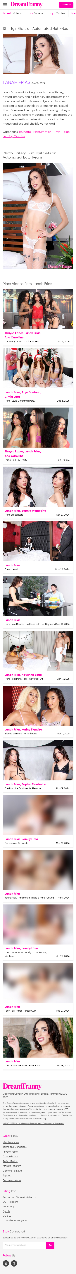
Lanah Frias (16, 82)
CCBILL (7, 1216)
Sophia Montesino (34, 510)
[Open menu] (5, 4)
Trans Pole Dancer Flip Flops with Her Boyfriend (30, 624)
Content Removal (12, 1171)
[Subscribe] (50, 1245)
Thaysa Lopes (14, 333)
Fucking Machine (14, 136)
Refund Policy (10, 1161)
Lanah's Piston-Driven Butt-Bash (22, 1065)
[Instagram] (6, 1263)
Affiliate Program (12, 1166)
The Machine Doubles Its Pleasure (23, 788)
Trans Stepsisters (14, 515)
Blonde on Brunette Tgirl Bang (21, 734)
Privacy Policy (10, 1152)
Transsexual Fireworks (16, 843)
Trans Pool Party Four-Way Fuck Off (24, 679)
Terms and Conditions (15, 1147)
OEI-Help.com (10, 1202)
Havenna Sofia (32, 675)
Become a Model (12, 1180)
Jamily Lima (30, 839)
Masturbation (42, 132)
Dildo (66, 132)
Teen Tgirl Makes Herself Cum (20, 1011)
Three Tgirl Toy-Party (16, 460)
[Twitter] (14, 1263)
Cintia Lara (12, 396)
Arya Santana (31, 392)
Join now (66, 4)
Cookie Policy (10, 1156)
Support (7, 1175)
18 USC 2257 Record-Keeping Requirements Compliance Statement (33, 1123)
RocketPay (8, 1206)
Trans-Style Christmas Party (20, 401)
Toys (57, 132)
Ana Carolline (14, 337)
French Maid (11, 569)
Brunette (25, 132)
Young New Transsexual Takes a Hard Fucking (29, 898)
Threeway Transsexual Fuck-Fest (23, 341)
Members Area (11, 1142)
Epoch (6, 1211)
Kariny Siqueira (32, 729)
